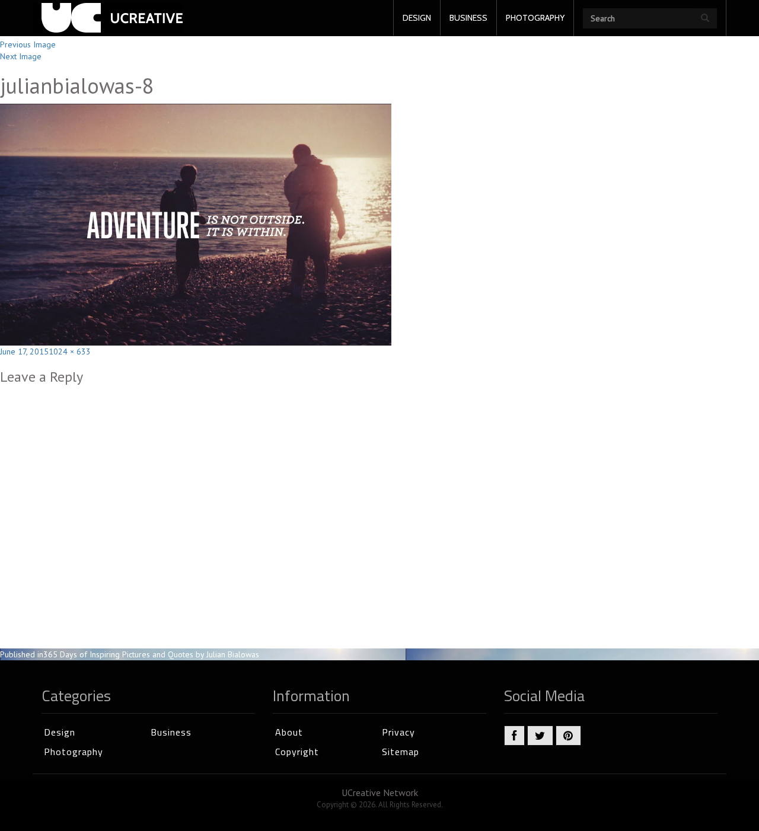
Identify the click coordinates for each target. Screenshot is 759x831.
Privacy (398, 732)
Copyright (297, 751)
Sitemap (400, 751)
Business (171, 732)
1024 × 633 (70, 351)
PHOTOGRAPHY (535, 17)
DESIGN (417, 17)
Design (59, 732)
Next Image (21, 56)
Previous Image (28, 44)
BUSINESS (468, 17)
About (289, 732)
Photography (73, 751)
